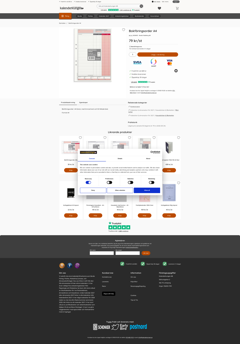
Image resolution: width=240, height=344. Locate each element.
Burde (80, 16)
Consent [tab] (92, 158)
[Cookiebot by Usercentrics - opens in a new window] (152, 152)
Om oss (133, 277)
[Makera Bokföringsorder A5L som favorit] (80, 138)
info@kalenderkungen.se (148, 93)
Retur (104, 286)
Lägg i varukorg (157, 55)
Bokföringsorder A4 (74, 23)
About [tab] (148, 158)
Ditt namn (93, 250)
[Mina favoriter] (159, 8)
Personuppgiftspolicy (138, 286)
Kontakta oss (107, 277)
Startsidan (62, 23)
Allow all (147, 190)
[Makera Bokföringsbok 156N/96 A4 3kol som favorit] (178, 138)
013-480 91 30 (130, 337)
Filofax (90, 16)
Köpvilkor (134, 282)
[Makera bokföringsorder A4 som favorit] (123, 30)
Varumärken (154, 16)
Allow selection (120, 190)
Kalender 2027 (104, 16)
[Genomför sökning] (141, 6)
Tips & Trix (134, 300)
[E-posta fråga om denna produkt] (176, 70)
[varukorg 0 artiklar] (177, 8)
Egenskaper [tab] (83, 102)
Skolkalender (139, 16)
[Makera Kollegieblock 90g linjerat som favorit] (178, 183)
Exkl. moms (165, 1)
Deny (93, 190)
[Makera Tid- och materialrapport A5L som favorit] (105, 138)
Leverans (105, 282)
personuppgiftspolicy (132, 247)
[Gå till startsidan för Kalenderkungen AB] (71, 8)
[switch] (109, 182)
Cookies (133, 295)
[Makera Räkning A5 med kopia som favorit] (154, 138)
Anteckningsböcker (122, 16)
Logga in (176, 1)
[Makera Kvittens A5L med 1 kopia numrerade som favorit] (129, 138)
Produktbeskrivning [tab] (68, 102)
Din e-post (119, 250)
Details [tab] (120, 158)
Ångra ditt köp (109, 294)
